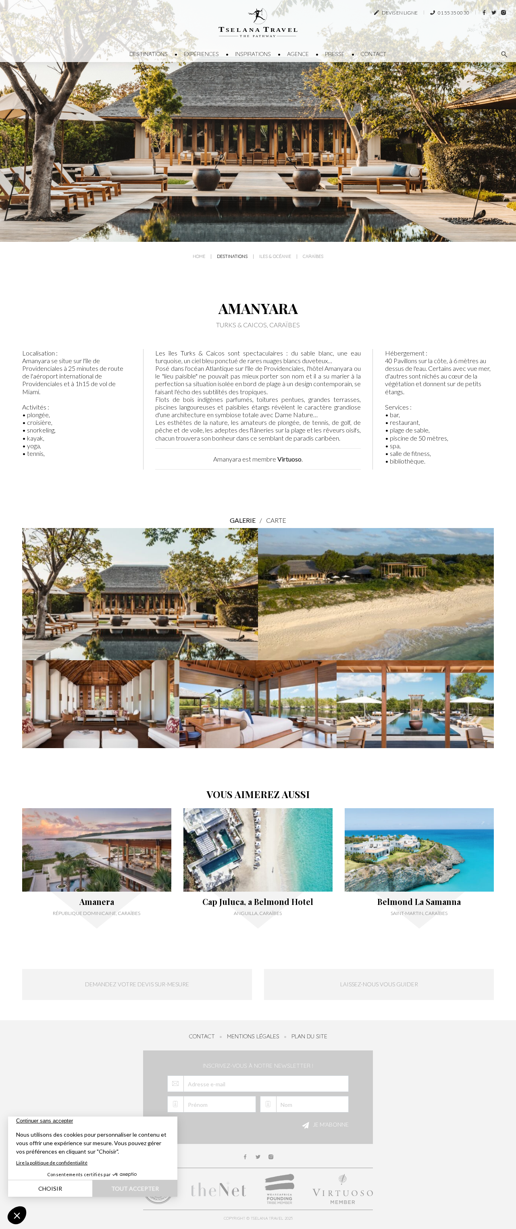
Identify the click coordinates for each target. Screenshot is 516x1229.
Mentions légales (253, 1036)
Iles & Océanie (275, 256)
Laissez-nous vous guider (379, 984)
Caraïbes (313, 256)
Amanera (96, 902)
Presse (335, 54)
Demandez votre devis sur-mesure (137, 984)
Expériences (201, 54)
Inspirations (253, 54)
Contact (374, 54)
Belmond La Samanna (419, 902)
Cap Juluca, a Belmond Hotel (257, 902)
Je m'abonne (330, 1124)
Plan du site (309, 1036)
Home (199, 256)
